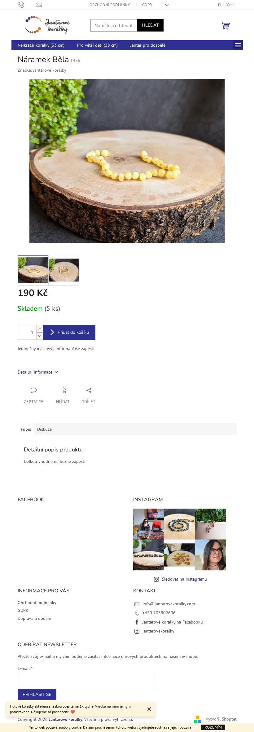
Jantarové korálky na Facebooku (172, 622)
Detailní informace (35, 372)
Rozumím (213, 727)
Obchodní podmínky (110, 4)
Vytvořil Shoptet (221, 719)
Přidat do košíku (73, 332)
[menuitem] (41, 45)
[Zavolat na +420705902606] (27, 4)
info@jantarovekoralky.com (168, 604)
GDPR (147, 4)
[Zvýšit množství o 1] (40, 328)
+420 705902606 (159, 613)
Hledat (150, 25)
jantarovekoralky (158, 631)
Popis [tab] (26, 429)
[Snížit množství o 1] (40, 336)
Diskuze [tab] (44, 429)
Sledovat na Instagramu (184, 579)
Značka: (42, 70)
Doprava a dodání (34, 618)
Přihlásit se (37, 694)
